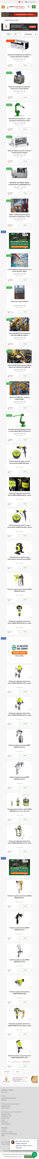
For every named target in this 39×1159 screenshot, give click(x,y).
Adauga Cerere (5, 1114)
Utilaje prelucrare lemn (11, 20)
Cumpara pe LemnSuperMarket (11, 1112)
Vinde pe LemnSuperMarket (10, 1104)
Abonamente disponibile (8, 1098)
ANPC (3, 1135)
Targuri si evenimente (7, 1144)
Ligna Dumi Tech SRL (19, 59)
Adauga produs (5, 1106)
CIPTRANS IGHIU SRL (19, 306)
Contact (3, 1130)
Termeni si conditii (6, 1132)
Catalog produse (6, 1116)
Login (3, 1120)
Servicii (3, 1096)
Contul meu (31, 2)
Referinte (4, 1100)
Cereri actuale (5, 1108)
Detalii (25, 65)
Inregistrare (4, 1122)
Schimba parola (6, 1124)
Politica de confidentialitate (9, 1134)
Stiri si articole (5, 1142)
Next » (18, 1071)
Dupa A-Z (4, 1092)
